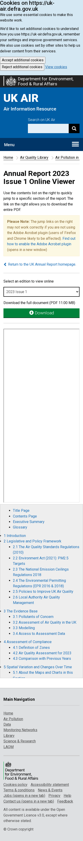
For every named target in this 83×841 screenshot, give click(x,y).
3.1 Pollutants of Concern (33, 617)
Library (9, 735)
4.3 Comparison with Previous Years (42, 658)
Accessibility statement (50, 784)
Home (8, 157)
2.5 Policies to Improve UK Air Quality (43, 591)
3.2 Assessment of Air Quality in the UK (44, 622)
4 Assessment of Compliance (28, 642)
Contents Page (25, 516)
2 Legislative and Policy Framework (32, 541)
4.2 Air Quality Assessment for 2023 (42, 653)
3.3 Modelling (24, 628)
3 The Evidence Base (21, 611)
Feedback (65, 801)
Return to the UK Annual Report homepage (41, 264)
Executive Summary (28, 522)
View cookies (56, 67)
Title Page (21, 510)
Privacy (54, 795)
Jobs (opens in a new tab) (24, 795)
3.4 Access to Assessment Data (39, 633)
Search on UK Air (41, 120)
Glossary (20, 527)
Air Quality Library (34, 157)
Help (67, 795)
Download (44, 312)
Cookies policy (15, 784)
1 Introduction (15, 536)
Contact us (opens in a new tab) (28, 801)
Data (7, 724)
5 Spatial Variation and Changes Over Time (38, 667)
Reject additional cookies (22, 67)
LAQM (8, 747)
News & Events (50, 790)
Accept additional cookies (23, 60)
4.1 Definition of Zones (31, 647)
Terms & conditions (19, 790)
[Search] (74, 128)
